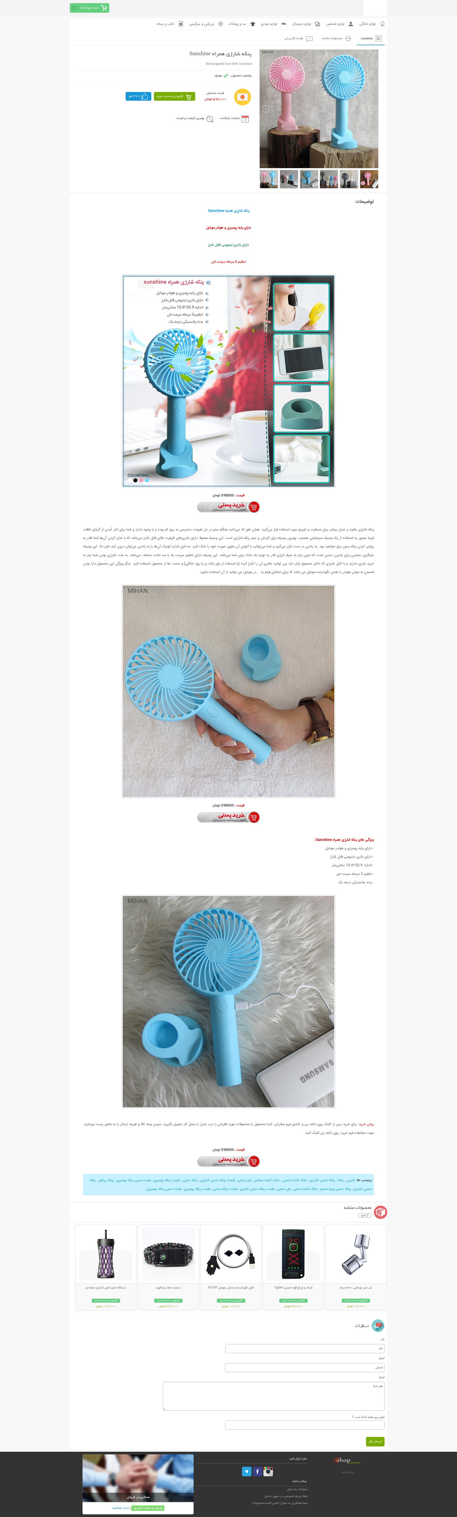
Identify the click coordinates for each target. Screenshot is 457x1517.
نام (383, 1339)
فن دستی (244, 1180)
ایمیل (381, 1357)
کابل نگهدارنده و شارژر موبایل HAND (231, 1287)
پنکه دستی (190, 1180)
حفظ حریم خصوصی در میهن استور (286, 1496)
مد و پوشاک (237, 24)
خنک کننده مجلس (267, 1180)
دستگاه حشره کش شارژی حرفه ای (105, 1287)
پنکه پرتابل (105, 1180)
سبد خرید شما (90, 8)
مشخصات (367, 38)
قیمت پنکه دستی (225, 1189)
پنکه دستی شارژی (322, 1180)
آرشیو (364, 1215)
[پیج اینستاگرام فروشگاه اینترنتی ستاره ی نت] (268, 1471)
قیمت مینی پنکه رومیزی (133, 1180)
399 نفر (133, 96)
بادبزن (350, 1180)
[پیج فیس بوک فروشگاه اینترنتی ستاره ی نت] (257, 1471)
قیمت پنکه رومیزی (166, 1180)
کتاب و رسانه (165, 24)
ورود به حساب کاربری (148, 1508)
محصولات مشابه (332, 38)
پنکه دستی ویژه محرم (335, 1189)
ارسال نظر (375, 1441)
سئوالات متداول (297, 1489)
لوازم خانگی (367, 24)
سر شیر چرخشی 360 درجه (356, 1287)
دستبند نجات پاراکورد (168, 1287)
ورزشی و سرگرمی (201, 24)
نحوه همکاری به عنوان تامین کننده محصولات (280, 1503)
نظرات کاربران (294, 38)
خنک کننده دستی (294, 1180)
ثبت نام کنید (120, 1508)
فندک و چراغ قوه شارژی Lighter (293, 1287)
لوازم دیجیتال (301, 24)
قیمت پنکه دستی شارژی (217, 1180)
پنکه (341, 1180)
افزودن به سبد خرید (170, 96)
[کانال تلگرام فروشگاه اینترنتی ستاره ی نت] (247, 1471)
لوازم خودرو (269, 24)
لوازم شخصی (335, 24)
